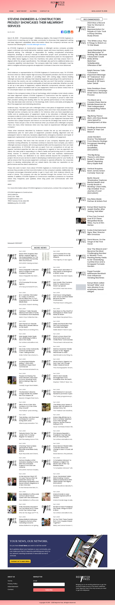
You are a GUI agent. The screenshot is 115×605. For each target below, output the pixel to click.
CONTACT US (44, 11)
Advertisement (13, 587)
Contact (11, 589)
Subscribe (48, 590)
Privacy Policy (12, 584)
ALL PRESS (33, 11)
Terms (10, 581)
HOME (11, 11)
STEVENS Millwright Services (36, 44)
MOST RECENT (22, 11)
